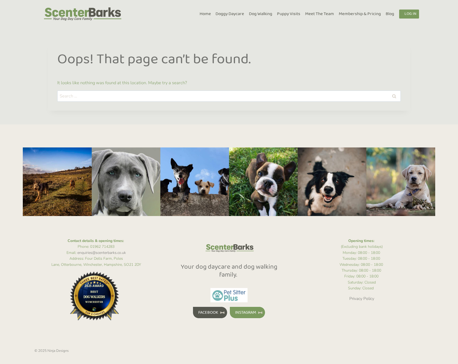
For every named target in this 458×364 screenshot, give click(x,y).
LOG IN (410, 14)
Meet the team (319, 13)
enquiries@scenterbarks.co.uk (101, 252)
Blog (390, 13)
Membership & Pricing (360, 13)
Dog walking (260, 13)
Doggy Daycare (229, 13)
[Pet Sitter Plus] (229, 295)
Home (205, 13)
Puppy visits (288, 13)
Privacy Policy (361, 298)
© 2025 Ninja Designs (51, 350)
